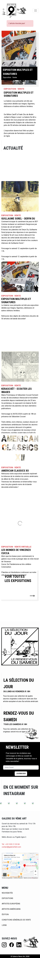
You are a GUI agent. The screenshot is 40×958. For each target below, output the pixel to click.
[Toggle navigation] (35, 10)
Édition (5, 914)
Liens (4, 925)
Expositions (7, 898)
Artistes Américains (11, 909)
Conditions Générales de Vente (16, 920)
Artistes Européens (11, 904)
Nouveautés (7, 893)
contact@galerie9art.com (11, 847)
